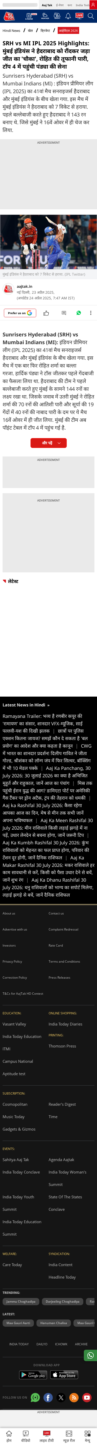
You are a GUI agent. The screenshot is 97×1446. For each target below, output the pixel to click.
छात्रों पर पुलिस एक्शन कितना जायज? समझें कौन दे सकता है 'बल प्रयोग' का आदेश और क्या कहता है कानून (45, 738)
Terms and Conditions (64, 961)
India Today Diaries (65, 1024)
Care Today (12, 1264)
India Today (84, 5)
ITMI (6, 1048)
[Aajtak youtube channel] (87, 1397)
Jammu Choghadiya (20, 1301)
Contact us (56, 913)
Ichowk (61, 1344)
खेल (30, 31)
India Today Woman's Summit (67, 1178)
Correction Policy (15, 977)
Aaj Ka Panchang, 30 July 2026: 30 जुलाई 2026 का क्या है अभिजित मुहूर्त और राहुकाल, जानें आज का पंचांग (47, 775)
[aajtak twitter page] (61, 1397)
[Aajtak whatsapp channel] (35, 1397)
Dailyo (41, 1344)
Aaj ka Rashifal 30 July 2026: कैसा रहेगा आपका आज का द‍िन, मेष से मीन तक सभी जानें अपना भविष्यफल (43, 812)
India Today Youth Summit (18, 1203)
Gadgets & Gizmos (19, 1129)
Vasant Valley (14, 1024)
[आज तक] (9, 16)
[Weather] (45, 17)
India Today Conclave (21, 1172)
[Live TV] (79, 17)
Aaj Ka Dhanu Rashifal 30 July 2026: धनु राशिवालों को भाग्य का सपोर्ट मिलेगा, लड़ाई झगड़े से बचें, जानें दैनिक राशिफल (48, 887)
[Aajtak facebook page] (48, 1397)
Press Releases (59, 977)
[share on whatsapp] (90, 1355)
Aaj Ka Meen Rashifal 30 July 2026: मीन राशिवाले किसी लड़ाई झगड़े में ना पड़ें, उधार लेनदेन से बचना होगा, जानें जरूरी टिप (48, 827)
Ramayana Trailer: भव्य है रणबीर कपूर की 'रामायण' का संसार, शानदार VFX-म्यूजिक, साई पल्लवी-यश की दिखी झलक (43, 723)
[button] (87, 1437)
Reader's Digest (62, 1104)
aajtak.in (24, 286)
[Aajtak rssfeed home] (74, 1397)
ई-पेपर (60, 5)
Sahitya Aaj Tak (16, 1159)
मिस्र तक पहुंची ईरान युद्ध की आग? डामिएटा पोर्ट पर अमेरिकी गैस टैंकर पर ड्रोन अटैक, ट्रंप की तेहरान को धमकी (47, 790)
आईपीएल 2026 (68, 31)
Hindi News (11, 30)
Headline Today (62, 1277)
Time (53, 1116)
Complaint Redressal (63, 929)
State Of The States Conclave (65, 1203)
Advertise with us (15, 929)
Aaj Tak (47, 5)
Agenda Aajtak (61, 1159)
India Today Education (22, 1036)
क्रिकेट (45, 31)
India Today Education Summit (22, 1228)
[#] (78, 314)
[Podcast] (57, 16)
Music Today (14, 1116)
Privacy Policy (12, 961)
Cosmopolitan (15, 1104)
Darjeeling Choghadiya (62, 1301)
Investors (9, 945)
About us (9, 913)
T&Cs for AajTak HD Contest (23, 993)
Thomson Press (62, 1046)
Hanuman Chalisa (53, 1323)
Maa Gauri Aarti (18, 1323)
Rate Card (56, 945)
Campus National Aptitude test (18, 1067)
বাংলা (70, 5)
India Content (60, 1264)
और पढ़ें (47, 443)
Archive (81, 1344)
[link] (93, 4)
